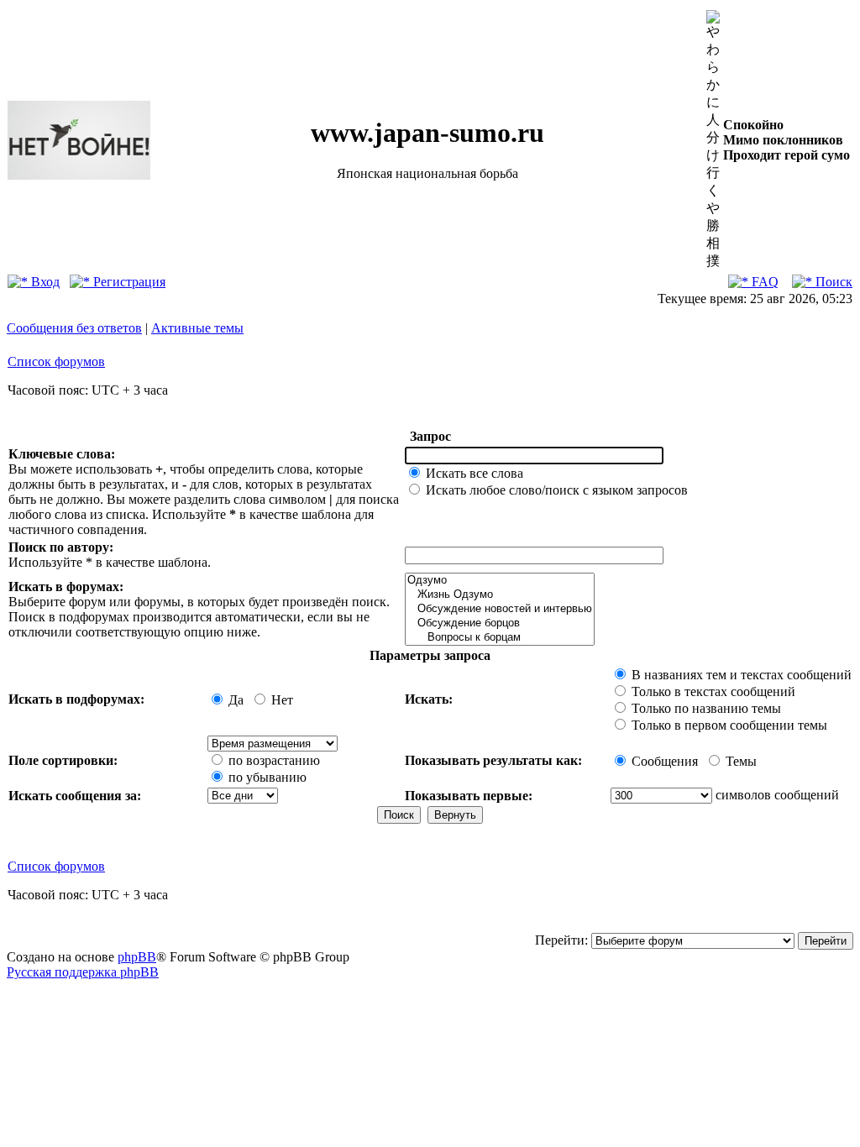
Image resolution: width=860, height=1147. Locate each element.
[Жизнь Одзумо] (500, 595)
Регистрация (127, 282)
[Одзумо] (500, 581)
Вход (44, 282)
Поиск (832, 282)
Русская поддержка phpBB (83, 972)
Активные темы (197, 328)
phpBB (137, 957)
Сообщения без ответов (74, 328)
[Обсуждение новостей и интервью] (500, 609)
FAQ (763, 282)
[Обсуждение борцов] (500, 623)
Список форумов (56, 361)
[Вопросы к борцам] (500, 638)
